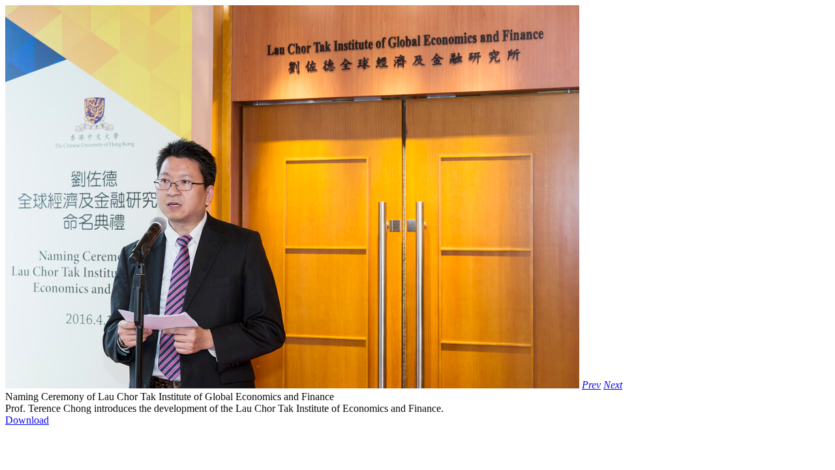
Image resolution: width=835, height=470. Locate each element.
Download (27, 420)
